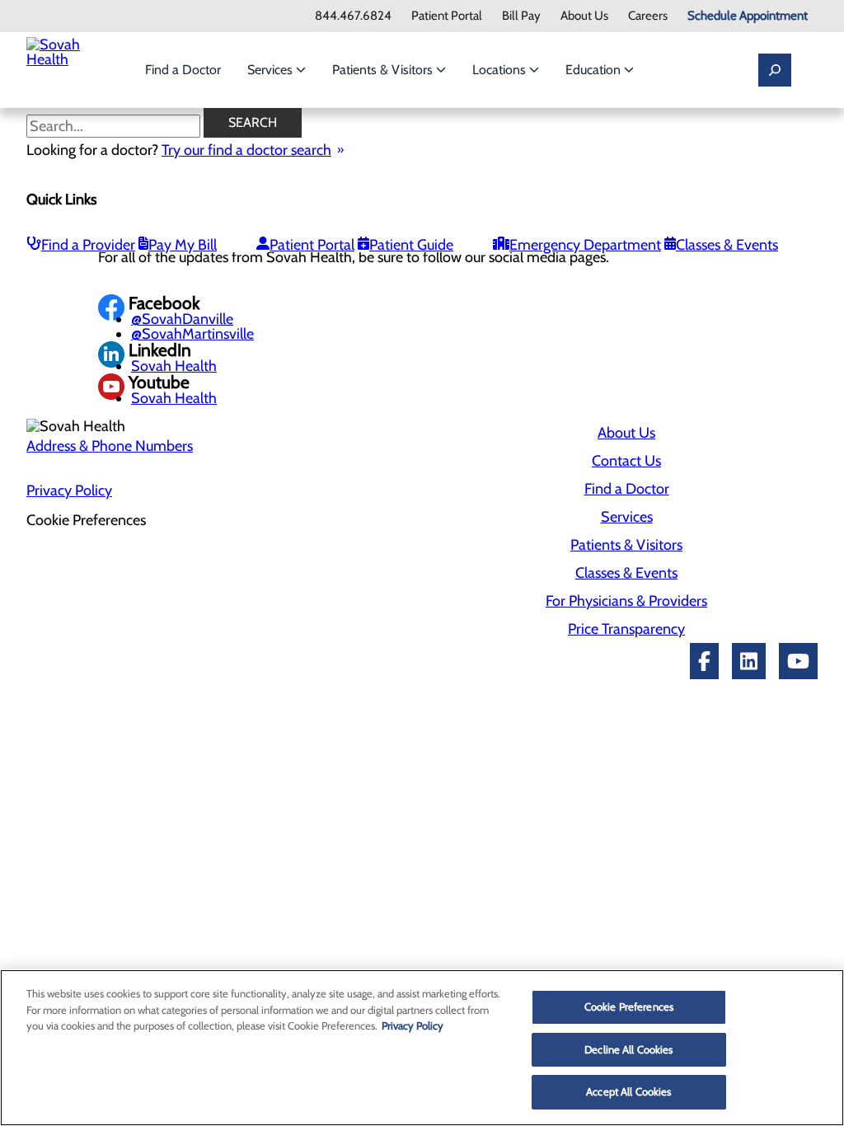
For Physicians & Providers (626, 600)
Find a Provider (88, 245)
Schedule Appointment (747, 16)
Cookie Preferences (628, 1006)
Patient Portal (446, 16)
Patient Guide (411, 245)
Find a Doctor (183, 69)
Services (271, 69)
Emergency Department (585, 245)
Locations (500, 69)
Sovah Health (174, 366)
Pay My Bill (182, 245)
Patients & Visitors (384, 69)
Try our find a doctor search (246, 150)
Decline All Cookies (628, 1049)
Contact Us (626, 460)
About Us (584, 16)
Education (594, 69)
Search (252, 122)
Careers (648, 16)
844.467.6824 (353, 16)
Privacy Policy (69, 490)
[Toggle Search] (774, 70)
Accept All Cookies (628, 1091)
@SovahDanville (182, 319)
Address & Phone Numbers (109, 446)
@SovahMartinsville (192, 334)
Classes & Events (727, 245)
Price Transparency (626, 629)
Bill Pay (521, 16)
